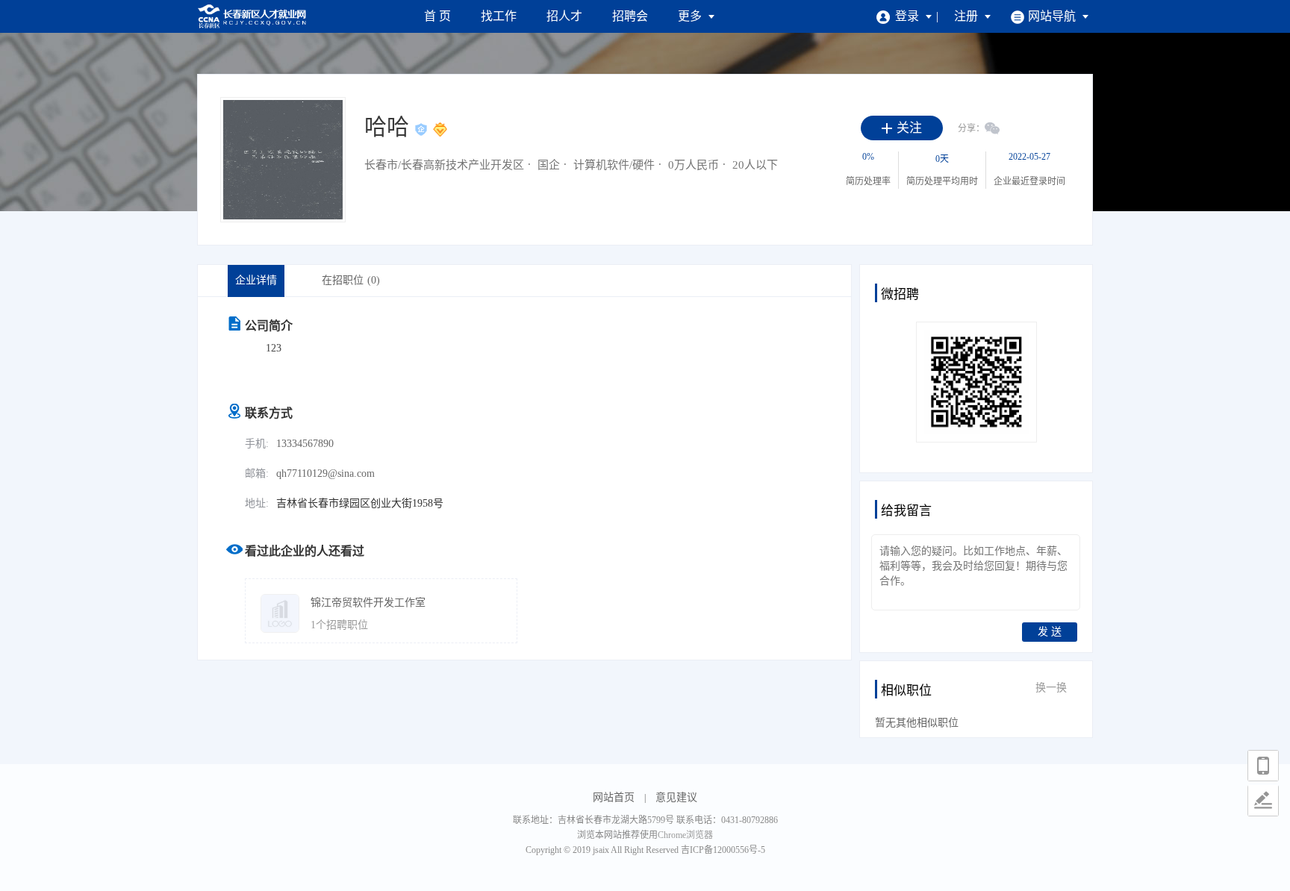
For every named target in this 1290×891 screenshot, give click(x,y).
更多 (691, 16)
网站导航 (1053, 16)
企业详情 (256, 280)
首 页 (437, 16)
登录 (908, 16)
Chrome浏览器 (685, 835)
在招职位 (351, 280)
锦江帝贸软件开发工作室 (368, 602)
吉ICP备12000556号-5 (723, 850)
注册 (967, 16)
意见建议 (676, 797)
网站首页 (614, 797)
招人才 (564, 16)
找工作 (499, 16)
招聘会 (630, 16)
